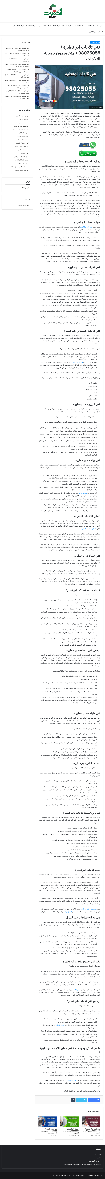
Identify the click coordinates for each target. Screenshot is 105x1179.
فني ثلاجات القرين (78, 25)
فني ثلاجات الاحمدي (18, 25)
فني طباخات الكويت (22, 136)
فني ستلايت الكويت (22, 123)
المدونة (97, 1158)
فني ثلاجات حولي (89, 25)
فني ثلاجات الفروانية (43, 25)
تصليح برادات (67, 912)
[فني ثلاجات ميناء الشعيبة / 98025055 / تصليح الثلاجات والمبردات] (91, 1121)
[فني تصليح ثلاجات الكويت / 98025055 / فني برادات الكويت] (52, 11)
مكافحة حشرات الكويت (21, 139)
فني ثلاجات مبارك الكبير (96, 32)
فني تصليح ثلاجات (95, 42)
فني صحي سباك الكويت (21, 146)
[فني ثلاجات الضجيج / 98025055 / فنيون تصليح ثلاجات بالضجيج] (47, 1121)
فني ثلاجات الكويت (86, 227)
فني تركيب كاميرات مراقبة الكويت (18, 167)
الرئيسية (99, 25)
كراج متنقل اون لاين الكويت (20, 156)
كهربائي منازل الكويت (22, 143)
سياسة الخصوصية (94, 1161)
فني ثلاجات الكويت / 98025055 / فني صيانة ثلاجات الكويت (82, 1164)
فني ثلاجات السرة (55, 25)
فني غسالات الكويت (22, 119)
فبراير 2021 (25, 187)
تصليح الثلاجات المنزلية (88, 529)
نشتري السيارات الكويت (21, 160)
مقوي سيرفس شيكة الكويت (20, 129)
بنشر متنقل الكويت (23, 163)
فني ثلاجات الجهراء (31, 25)
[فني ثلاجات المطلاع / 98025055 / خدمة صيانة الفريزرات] (69, 1121)
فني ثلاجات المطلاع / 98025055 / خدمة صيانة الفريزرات (71, 1131)
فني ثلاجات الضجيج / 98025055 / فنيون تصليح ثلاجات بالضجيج (49, 1131)
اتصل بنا (97, 1154)
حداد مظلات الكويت (22, 150)
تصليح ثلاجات (76, 990)
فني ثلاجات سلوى (66, 25)
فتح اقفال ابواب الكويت (21, 170)
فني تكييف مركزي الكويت (21, 126)
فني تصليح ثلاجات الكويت (88, 909)
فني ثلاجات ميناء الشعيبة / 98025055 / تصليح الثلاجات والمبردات (91, 1131)
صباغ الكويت (24, 153)
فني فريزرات (82, 493)
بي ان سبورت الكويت (22, 116)
